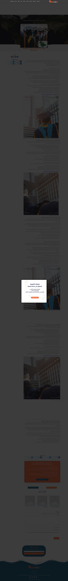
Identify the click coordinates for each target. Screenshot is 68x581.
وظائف (31, 1)
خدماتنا (24, 1)
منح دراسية (34, 1)
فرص (21, 1)
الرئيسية (38, 1)
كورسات (27, 1)
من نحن (16, 1)
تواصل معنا (11, 1)
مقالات (19, 1)
